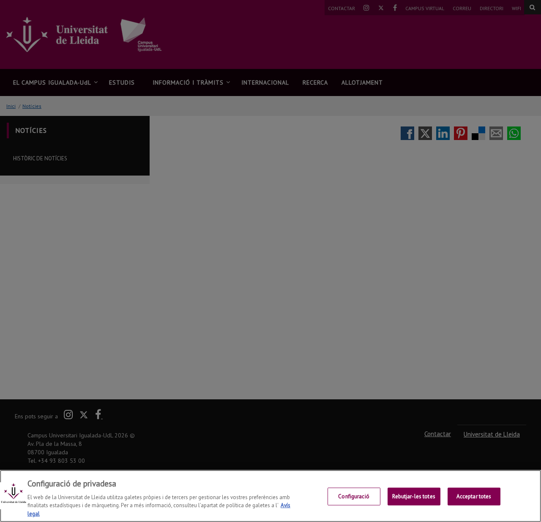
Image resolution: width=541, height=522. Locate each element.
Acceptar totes (474, 496)
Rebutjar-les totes (413, 496)
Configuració (353, 496)
